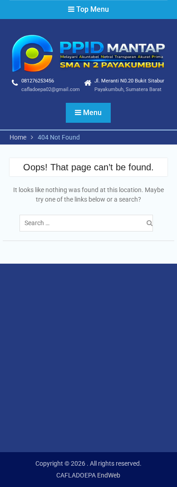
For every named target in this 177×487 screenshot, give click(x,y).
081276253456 (37, 81)
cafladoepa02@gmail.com (50, 89)
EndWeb (108, 475)
